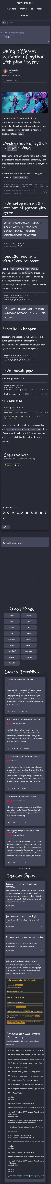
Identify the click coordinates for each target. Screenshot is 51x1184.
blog (18, 712)
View (42, 906)
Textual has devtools (12, 543)
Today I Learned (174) (12, 32)
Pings (29, 876)
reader (40, 8)
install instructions (19, 233)
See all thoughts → (25, 868)
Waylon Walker (24, 3)
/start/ (28, 645)
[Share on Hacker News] (41, 513)
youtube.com (12, 761)
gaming (19, 749)
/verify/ (28, 615)
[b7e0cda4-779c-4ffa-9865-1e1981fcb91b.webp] (25, 1001)
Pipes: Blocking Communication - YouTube (22, 797)
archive (23, 8)
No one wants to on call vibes (25, 937)
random (24, 15)
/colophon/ (12, 651)
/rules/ (12, 633)
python (5, 527)
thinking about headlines (21, 961)
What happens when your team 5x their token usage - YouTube (23, 831)
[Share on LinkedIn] (13, 513)
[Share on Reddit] (36, 513)
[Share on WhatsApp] (18, 513)
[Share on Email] (45, 513)
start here (11, 8)
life (18, 789)
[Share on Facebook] (22, 513)
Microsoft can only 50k (21, 916)
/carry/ (12, 615)
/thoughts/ (29, 657)
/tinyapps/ (11, 639)
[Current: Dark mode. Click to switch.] (4, 22)
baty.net (9, 684)
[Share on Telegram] (27, 513)
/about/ (12, 663)
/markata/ (28, 651)
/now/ (12, 645)
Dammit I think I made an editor (21, 885)
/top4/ (11, 621)
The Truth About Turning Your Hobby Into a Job (23, 757)
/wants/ (29, 633)
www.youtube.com (19, 724)
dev (18, 823)
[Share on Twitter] (4, 513)
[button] (25, 35)
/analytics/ (29, 639)
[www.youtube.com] (8, 724)
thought (24, 712)
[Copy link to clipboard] (4, 518)
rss (31, 8)
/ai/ (29, 627)
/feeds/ (11, 657)
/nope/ (11, 627)
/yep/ (29, 621)
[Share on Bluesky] (8, 513)
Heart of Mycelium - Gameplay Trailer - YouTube (23, 719)
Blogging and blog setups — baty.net (20, 680)
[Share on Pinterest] (31, 513)
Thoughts (29, 672)
